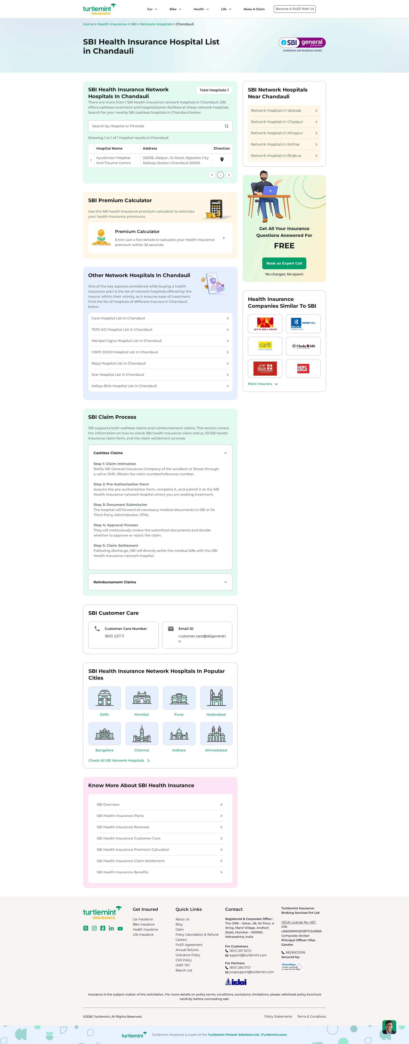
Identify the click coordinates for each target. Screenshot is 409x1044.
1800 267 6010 (240, 951)
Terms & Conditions (311, 1016)
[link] (212, 175)
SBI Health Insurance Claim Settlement (131, 861)
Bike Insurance (144, 924)
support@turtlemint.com (248, 955)
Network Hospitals (156, 24)
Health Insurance (112, 24)
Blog (179, 924)
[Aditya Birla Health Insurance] (265, 324)
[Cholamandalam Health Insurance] (303, 346)
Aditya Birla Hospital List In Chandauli (124, 386)
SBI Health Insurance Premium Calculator (133, 850)
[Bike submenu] (179, 9)
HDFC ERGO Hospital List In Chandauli (125, 352)
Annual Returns (187, 950)
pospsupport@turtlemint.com (251, 972)
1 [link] (220, 175)
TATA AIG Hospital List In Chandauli (122, 330)
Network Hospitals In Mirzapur (277, 133)
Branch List (184, 970)
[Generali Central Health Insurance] (265, 368)
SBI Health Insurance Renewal (123, 827)
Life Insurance (143, 935)
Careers (181, 940)
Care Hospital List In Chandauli (118, 318)
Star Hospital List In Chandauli (118, 375)
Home (88, 24)
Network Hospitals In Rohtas (275, 144)
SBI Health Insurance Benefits (122, 872)
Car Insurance (143, 919)
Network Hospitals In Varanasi (276, 111)
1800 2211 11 (114, 636)
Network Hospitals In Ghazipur (277, 122)
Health (199, 9)
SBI (134, 24)
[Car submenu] (155, 9)
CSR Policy (184, 960)
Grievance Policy (188, 955)
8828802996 (295, 952)
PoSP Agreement (189, 945)
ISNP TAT (183, 965)
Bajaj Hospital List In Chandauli (119, 363)
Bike (173, 9)
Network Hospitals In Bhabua (276, 156)
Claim (180, 929)
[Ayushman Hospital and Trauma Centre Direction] (222, 161)
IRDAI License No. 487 (298, 922)
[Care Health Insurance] (265, 346)
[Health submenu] (206, 9)
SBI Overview (108, 804)
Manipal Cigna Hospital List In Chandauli (127, 341)
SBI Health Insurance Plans (120, 816)
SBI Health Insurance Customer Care (129, 838)
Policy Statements (278, 1016)
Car (150, 9)
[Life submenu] (229, 9)
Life (224, 9)
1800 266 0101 (240, 968)
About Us (182, 919)
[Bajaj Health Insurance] (303, 324)
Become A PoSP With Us (295, 9)
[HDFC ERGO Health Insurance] (303, 368)
